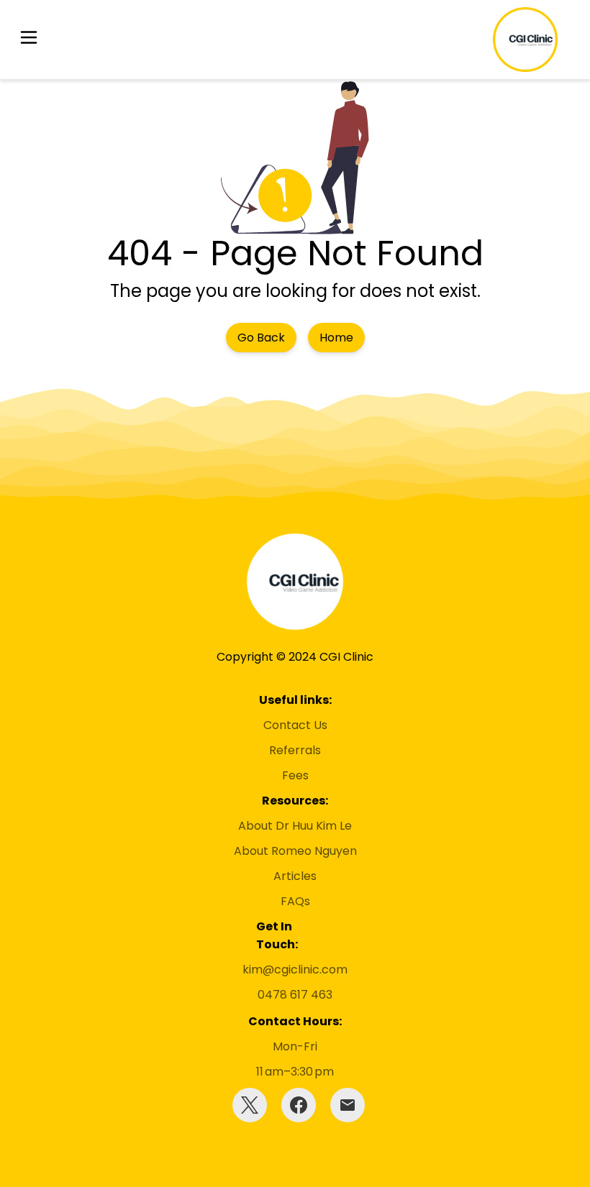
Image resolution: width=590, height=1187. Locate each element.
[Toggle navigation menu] (29, 40)
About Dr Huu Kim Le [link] (295, 825)
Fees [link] (295, 775)
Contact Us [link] (295, 725)
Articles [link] (295, 876)
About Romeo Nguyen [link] (295, 851)
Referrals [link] (295, 750)
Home (336, 337)
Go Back (261, 337)
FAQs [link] (295, 901)
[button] (29, 40)
